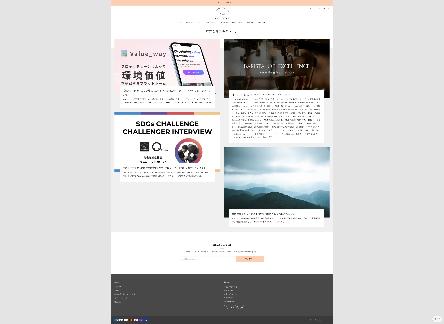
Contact (261, 22)
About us (189, 22)
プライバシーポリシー (123, 298)
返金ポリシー (119, 302)
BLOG (240, 22)
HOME (181, 22)
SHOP (200, 22)
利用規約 (117, 291)
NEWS (234, 22)
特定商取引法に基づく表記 (124, 294)
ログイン (313, 8)
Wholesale (225, 22)
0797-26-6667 (228, 291)
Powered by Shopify (310, 320)
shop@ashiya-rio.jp (230, 287)
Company (250, 22)
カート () (321, 8)
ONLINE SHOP (211, 22)
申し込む (248, 259)
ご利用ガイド (119, 287)
